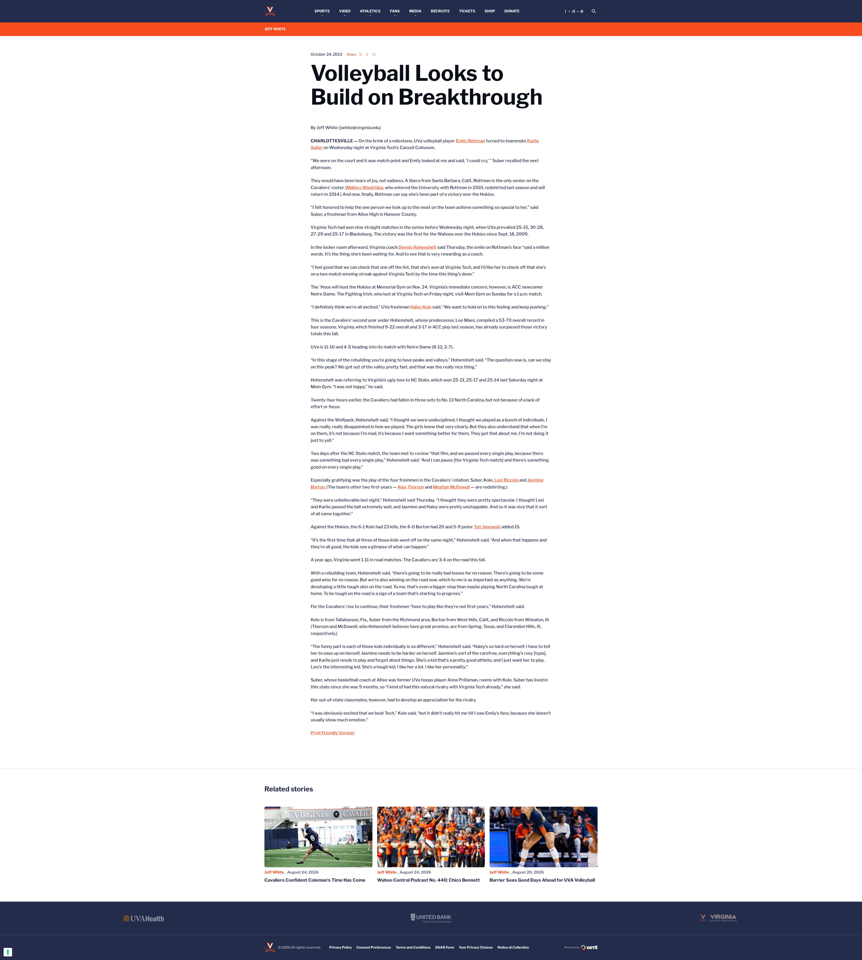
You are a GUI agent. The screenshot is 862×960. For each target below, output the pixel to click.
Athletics (370, 11)
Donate (511, 11)
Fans (395, 11)
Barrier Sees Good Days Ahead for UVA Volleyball (542, 880)
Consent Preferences (373, 947)
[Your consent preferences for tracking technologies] (8, 952)
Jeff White (274, 872)
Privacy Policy (340, 947)
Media (415, 11)
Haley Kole (420, 307)
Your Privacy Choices (476, 947)
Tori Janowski (487, 526)
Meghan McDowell (451, 487)
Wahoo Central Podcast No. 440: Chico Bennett (428, 880)
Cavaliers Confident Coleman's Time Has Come (314, 880)
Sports (322, 11)
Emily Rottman (470, 140)
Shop (490, 11)
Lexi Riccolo (506, 480)
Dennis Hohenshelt (417, 247)
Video (344, 11)
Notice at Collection (513, 947)
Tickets (467, 11)
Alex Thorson (411, 487)
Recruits (440, 11)
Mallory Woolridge (365, 187)
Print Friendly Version (332, 732)
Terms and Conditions (413, 947)
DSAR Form (444, 947)
